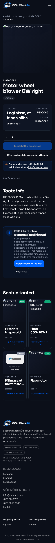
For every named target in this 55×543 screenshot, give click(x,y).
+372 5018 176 (9, 461)
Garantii (32, 524)
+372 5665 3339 (24, 461)
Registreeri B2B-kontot (29, 263)
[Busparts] (16, 5)
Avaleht (7, 16)
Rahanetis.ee (28, 539)
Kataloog (19, 16)
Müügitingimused (11, 519)
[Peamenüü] (49, 5)
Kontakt (7, 507)
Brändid (7, 478)
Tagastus (7, 524)
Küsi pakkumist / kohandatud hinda (27, 155)
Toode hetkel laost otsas (27, 146)
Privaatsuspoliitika (37, 519)
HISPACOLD (34, 16)
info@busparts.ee (38, 167)
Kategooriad (9, 482)
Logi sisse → (14, 123)
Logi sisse (21, 271)
